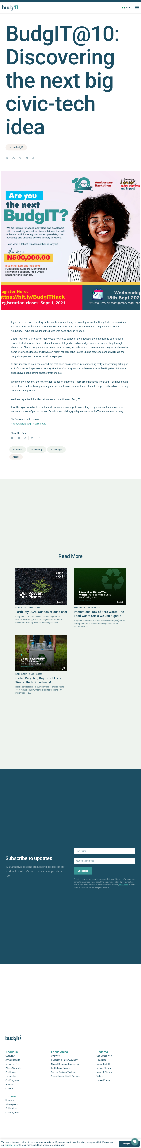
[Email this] (7, 158)
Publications (11, 1108)
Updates (10, 1100)
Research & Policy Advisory (64, 1060)
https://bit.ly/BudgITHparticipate (28, 423)
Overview (10, 1055)
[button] (132, 7)
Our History (11, 1072)
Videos (100, 1076)
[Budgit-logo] (10, 8)
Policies (9, 1084)
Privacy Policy (12, 1145)
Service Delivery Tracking (63, 1072)
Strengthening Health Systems (65, 1076)
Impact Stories (104, 1068)
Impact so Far (12, 1064)
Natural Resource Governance (65, 1064)
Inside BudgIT (21, 608)
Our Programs (12, 1080)
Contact (9, 1088)
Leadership (11, 1076)
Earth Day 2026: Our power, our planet (41, 612)
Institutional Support (60, 1068)
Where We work (13, 1068)
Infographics (12, 1104)
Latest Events (103, 1080)
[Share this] (13, 158)
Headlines (101, 1060)
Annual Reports (13, 1060)
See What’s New (104, 1055)
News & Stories (104, 1072)
